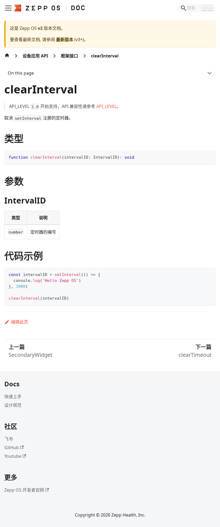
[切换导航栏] (8, 8)
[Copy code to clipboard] (209, 156)
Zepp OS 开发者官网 (24, 490)
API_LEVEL (106, 106)
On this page (21, 73)
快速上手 (12, 396)
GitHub (11, 447)
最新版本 (64, 39)
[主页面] (7, 58)
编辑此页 (19, 322)
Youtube (12, 456)
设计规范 (12, 405)
